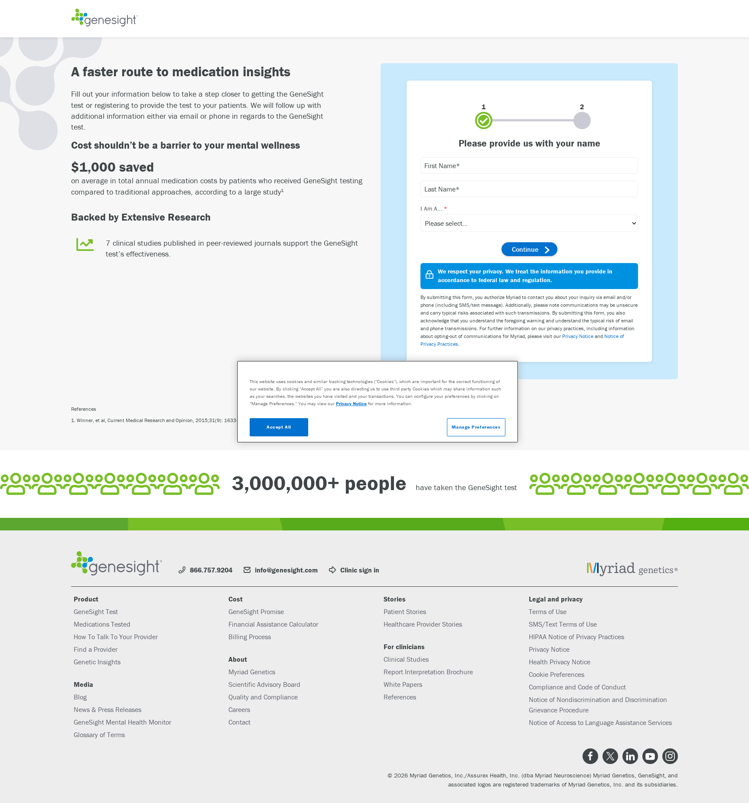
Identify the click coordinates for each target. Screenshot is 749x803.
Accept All (279, 427)
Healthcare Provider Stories (423, 624)
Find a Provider (95, 649)
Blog (80, 696)
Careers (239, 709)
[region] (377, 401)
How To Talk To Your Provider (116, 636)
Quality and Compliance (263, 696)
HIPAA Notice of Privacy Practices (576, 636)
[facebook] (590, 756)
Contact (239, 722)
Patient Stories (405, 611)
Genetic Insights (97, 661)
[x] (610, 756)
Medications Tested (102, 624)
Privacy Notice (577, 336)
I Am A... (431, 208)
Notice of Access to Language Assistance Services (600, 722)
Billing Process (249, 636)
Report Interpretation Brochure (428, 671)
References (400, 696)
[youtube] (650, 756)
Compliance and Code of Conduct (577, 687)
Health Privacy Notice (559, 661)
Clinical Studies (406, 659)
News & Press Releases (107, 709)
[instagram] (670, 756)
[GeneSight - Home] (104, 18)
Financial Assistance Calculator (273, 624)
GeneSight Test (96, 611)
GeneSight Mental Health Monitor (122, 722)
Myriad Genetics (251, 671)
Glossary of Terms (99, 734)
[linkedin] (630, 756)
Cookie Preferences (556, 674)
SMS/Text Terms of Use (563, 624)
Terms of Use (548, 611)
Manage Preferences (476, 427)
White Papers (403, 684)
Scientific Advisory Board (264, 684)
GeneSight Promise (256, 611)
